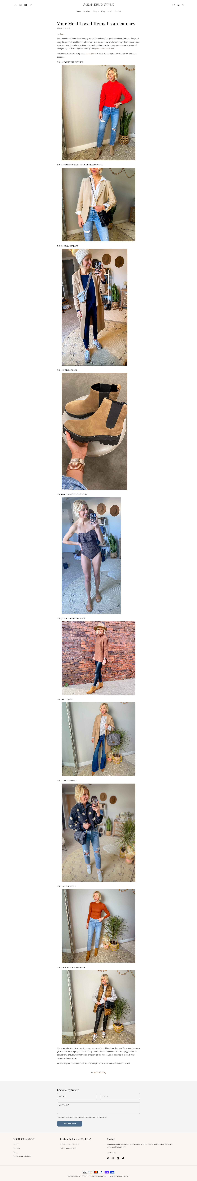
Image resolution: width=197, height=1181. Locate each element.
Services (16, 1148)
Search (16, 1144)
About (15, 1152)
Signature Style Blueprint (70, 1144)
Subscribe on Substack (22, 1156)
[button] (96, 11)
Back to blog (100, 1072)
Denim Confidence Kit (68, 1148)
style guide (91, 54)
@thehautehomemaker (104, 49)
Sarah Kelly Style (81, 1176)
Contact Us (111, 1153)
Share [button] (62, 34)
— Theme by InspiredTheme (118, 1176)
